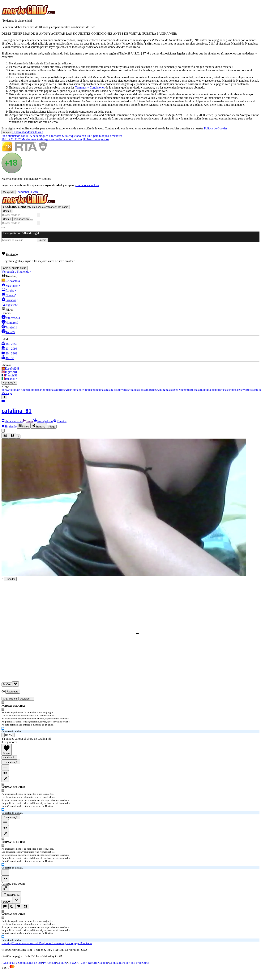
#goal (67, 389)
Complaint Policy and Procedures (129, 962)
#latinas (50, 389)
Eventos (61, 421)
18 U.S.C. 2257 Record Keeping (88, 962)
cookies (94, 185)
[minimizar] (5, 779)
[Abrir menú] (31, 219)
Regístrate (12, 691)
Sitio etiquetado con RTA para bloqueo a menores (31, 135)
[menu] (5, 767)
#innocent (89, 389)
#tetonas (100, 389)
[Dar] (15, 684)
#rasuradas (111, 389)
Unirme (7, 211)
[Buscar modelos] (38, 215)
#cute (22, 389)
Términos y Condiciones (90, 87)
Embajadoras (45, 421)
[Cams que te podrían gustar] (25, 906)
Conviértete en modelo (25, 943)
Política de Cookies (215, 128)
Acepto (7, 132)
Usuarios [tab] (25, 698)
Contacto (86, 943)
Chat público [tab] (10, 698)
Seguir (6, 753)
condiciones (82, 185)
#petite (179, 389)
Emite (29, 421)
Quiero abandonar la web (27, 132)
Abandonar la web (26, 191)
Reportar (10, 579)
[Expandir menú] (4, 397)
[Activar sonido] (5, 879)
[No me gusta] (13, 735)
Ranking (7, 943)
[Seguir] (18, 906)
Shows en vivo (14, 421)
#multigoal (205, 389)
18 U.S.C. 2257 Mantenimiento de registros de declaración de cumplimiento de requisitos (55, 139)
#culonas (13, 389)
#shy (242, 389)
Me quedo (8, 192)
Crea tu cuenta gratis (14, 268)
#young (160, 389)
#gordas (59, 389)
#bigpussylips (136, 389)
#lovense (123, 389)
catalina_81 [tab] (9, 757)
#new (5, 389)
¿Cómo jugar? (72, 943)
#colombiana (33, 389)
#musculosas (191, 389)
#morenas (150, 389)
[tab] (32, 699)
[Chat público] (5, 906)
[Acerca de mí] (11, 906)
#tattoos (216, 389)
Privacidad (49, 962)
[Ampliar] (5, 888)
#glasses (170, 389)
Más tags (7, 393)
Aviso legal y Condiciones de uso (22, 962)
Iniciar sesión (21, 219)
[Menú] (5, 872)
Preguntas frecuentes (51, 943)
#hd (43, 389)
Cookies (62, 962)
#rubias (249, 389)
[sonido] (5, 773)
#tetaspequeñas (230, 389)
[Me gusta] (3, 735)
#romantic (77, 389)
